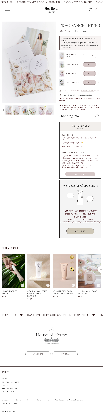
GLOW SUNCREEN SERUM (10, 292)
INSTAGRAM (65, 354)
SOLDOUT (89, 56)
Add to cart (90, 64)
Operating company (10, 403)
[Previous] (3, 110)
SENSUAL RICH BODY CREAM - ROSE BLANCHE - (37, 293)
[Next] (55, 110)
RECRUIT (6, 385)
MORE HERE (38, 354)
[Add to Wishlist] (99, 55)
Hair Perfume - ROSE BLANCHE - (87, 292)
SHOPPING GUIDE (87, 91)
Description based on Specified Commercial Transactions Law (58, 400)
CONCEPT (6, 379)
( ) (81, 31)
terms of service (23, 400)
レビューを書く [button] (80, 174)
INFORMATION (8, 391)
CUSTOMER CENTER (10, 382)
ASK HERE (80, 231)
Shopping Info (69, 116)
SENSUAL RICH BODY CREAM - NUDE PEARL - (63, 292)
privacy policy (7, 400)
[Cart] (96, 9)
